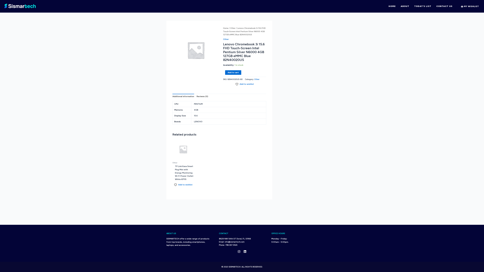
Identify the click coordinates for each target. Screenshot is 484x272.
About (405, 6)
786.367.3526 (231, 245)
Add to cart (233, 72)
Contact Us (444, 6)
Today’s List (422, 6)
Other (232, 28)
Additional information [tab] (183, 96)
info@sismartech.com (234, 242)
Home (392, 6)
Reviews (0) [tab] (202, 96)
